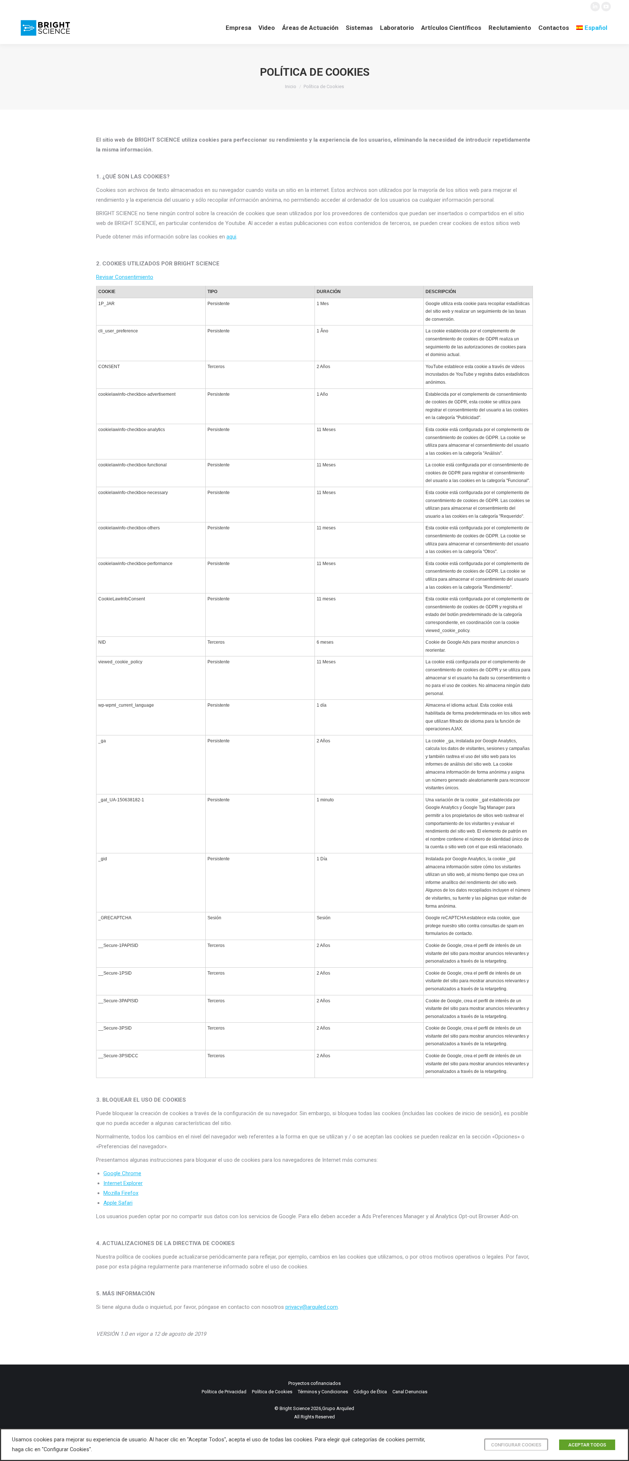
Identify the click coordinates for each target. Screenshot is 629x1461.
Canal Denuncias (409, 1391)
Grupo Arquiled (338, 1408)
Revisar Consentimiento (124, 277)
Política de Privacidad (224, 1391)
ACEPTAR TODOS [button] (587, 1445)
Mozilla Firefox (120, 1193)
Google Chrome (122, 1173)
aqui (231, 236)
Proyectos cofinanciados (314, 1383)
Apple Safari (117, 1203)
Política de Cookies (272, 1391)
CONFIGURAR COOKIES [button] (516, 1445)
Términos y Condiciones (323, 1391)
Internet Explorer (123, 1183)
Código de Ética (370, 1391)
